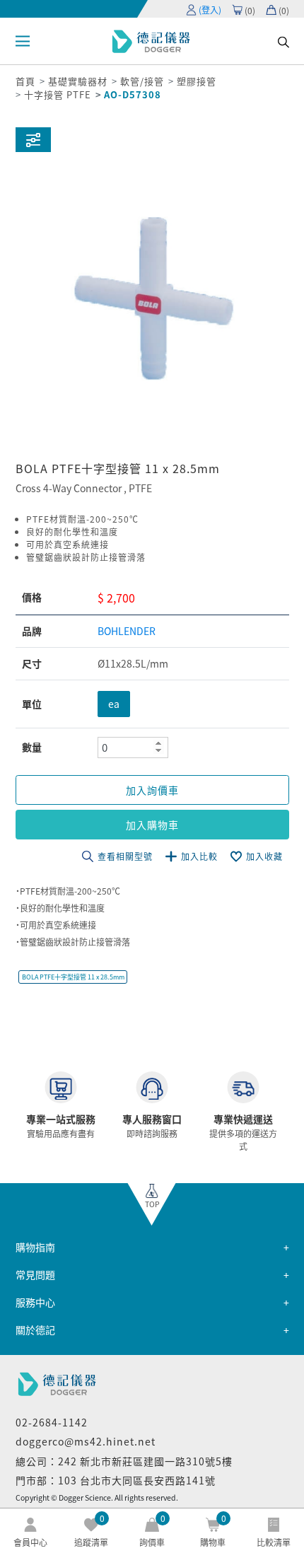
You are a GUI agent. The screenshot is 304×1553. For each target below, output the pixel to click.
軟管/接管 (142, 81)
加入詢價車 (152, 790)
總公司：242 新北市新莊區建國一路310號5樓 (124, 1461)
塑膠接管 (196, 81)
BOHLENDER (127, 631)
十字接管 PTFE (57, 94)
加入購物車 (152, 825)
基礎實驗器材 (77, 81)
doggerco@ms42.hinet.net (86, 1441)
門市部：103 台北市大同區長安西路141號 (116, 1480)
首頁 (25, 81)
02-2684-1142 (52, 1422)
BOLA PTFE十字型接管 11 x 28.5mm (73, 977)
